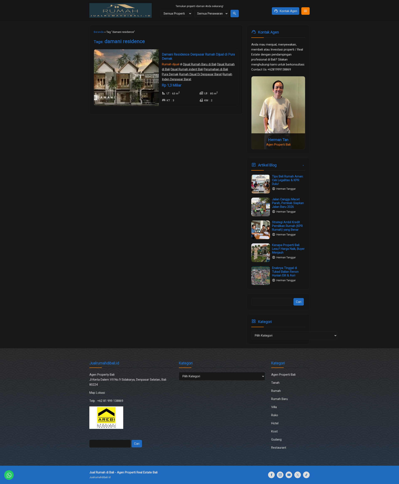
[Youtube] (289, 475)
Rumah (276, 391)
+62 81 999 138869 (110, 401)
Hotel (274, 423)
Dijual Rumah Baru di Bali (199, 64)
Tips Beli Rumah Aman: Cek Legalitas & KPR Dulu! (287, 180)
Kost (274, 431)
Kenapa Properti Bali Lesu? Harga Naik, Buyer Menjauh (288, 248)
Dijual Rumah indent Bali (187, 69)
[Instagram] (280, 475)
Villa (274, 407)
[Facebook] (271, 475)
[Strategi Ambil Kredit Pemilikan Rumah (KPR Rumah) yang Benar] (260, 229)
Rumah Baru (279, 399)
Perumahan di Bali (216, 69)
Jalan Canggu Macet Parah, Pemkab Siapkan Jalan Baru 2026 (288, 203)
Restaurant (278, 447)
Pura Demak (170, 74)
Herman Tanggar (286, 188)
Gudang (276, 439)
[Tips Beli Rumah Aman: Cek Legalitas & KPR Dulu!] (260, 184)
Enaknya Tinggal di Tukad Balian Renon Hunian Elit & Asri (285, 271)
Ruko (274, 415)
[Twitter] (297, 475)
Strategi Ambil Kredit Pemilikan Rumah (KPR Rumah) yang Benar (287, 225)
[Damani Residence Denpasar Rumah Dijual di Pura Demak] (126, 77)
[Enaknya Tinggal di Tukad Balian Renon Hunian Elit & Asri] (260, 275)
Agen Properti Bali (283, 374)
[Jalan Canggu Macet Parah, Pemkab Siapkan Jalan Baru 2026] (260, 207)
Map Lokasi (97, 393)
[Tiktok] (306, 475)
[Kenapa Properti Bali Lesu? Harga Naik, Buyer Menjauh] (260, 252)
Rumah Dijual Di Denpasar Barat (200, 74)
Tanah (275, 383)
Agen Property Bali (102, 374)
